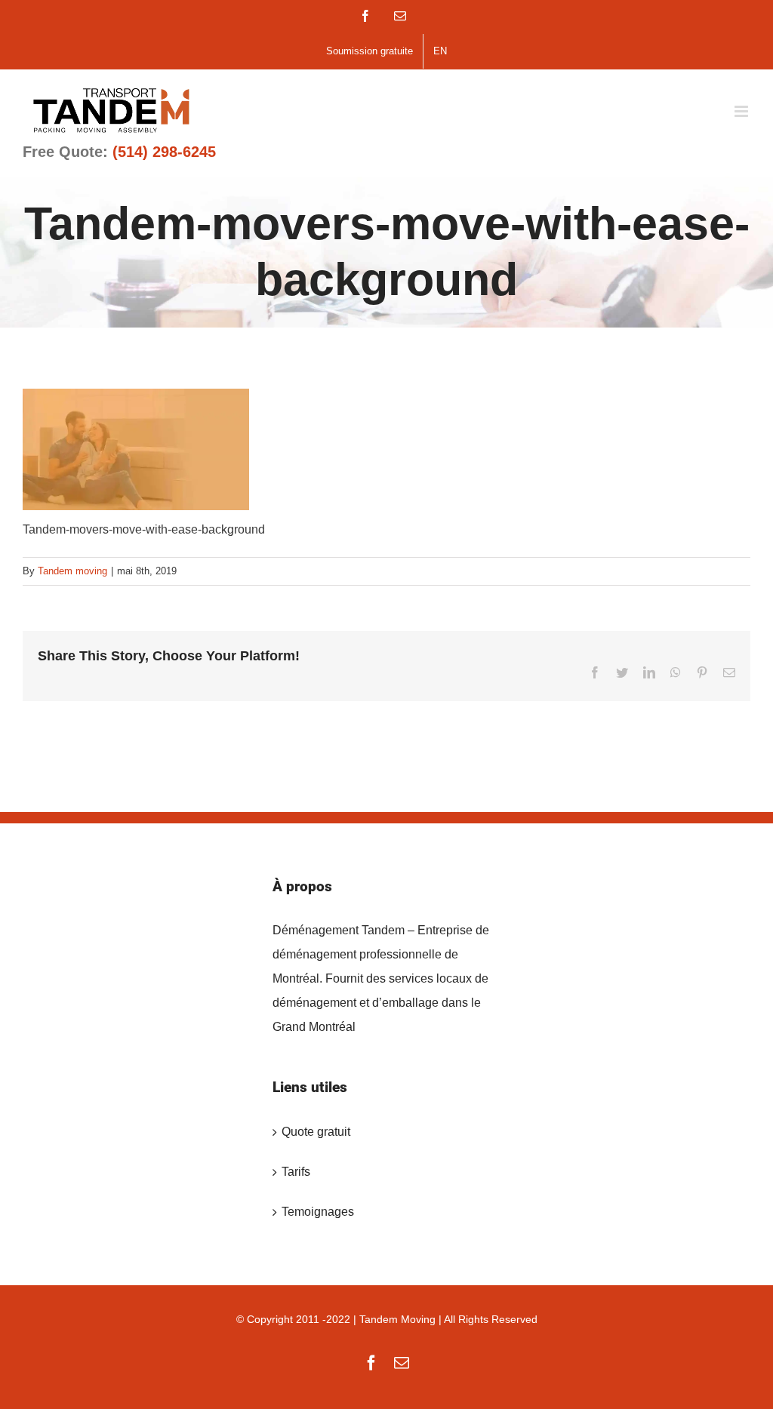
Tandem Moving (397, 1319)
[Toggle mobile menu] (742, 111)
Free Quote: (119, 151)
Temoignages (318, 1211)
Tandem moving (72, 571)
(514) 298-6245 (164, 151)
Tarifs (296, 1171)
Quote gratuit (316, 1131)
